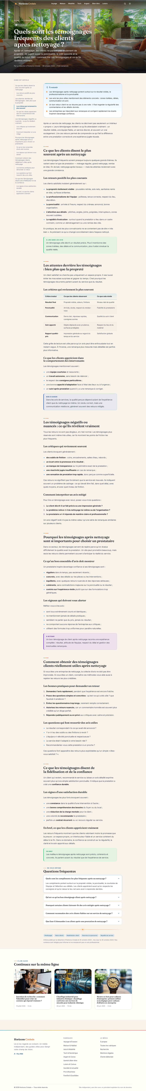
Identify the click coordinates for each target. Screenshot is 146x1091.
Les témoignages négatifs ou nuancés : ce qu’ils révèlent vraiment (25, 121)
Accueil (16, 20)
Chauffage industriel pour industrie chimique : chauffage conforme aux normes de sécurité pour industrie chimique (70, 1000)
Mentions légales (106, 1053)
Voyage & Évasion (70, 1042)
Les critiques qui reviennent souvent (25, 127)
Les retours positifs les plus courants (25, 94)
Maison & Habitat (70, 1046)
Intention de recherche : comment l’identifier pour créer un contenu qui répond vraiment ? (30, 999)
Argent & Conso (69, 1057)
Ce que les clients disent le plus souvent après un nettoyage (25, 88)
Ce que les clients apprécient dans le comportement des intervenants (26, 113)
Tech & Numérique (70, 1053)
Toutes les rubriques (108, 1046)
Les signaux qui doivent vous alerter (26, 153)
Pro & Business (26, 20)
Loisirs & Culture (69, 1064)
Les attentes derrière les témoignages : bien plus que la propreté (25, 101)
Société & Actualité (70, 1068)
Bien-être (96, 3)
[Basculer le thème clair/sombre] (130, 3)
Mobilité (71, 3)
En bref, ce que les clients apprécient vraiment (25, 192)
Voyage (54, 3)
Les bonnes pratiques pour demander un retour (25, 168)
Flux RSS (20, 1054)
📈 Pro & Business (21, 25)
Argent (86, 3)
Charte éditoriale (106, 1057)
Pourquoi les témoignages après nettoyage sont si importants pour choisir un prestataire (25, 141)
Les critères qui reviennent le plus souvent (26, 107)
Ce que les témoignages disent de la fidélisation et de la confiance (25, 181)
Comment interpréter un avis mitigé (26, 133)
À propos (103, 1042)
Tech (79, 3)
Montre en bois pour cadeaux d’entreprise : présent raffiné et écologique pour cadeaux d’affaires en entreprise (109, 1000)
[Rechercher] (125, 3)
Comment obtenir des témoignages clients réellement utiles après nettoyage (23, 161)
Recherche (104, 1049)
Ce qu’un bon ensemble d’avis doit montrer (24, 148)
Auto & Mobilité (69, 1049)
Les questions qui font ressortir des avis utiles (24, 174)
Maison (62, 3)
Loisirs (105, 3)
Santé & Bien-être (70, 1061)
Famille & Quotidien (70, 1076)
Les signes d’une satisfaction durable (26, 187)
